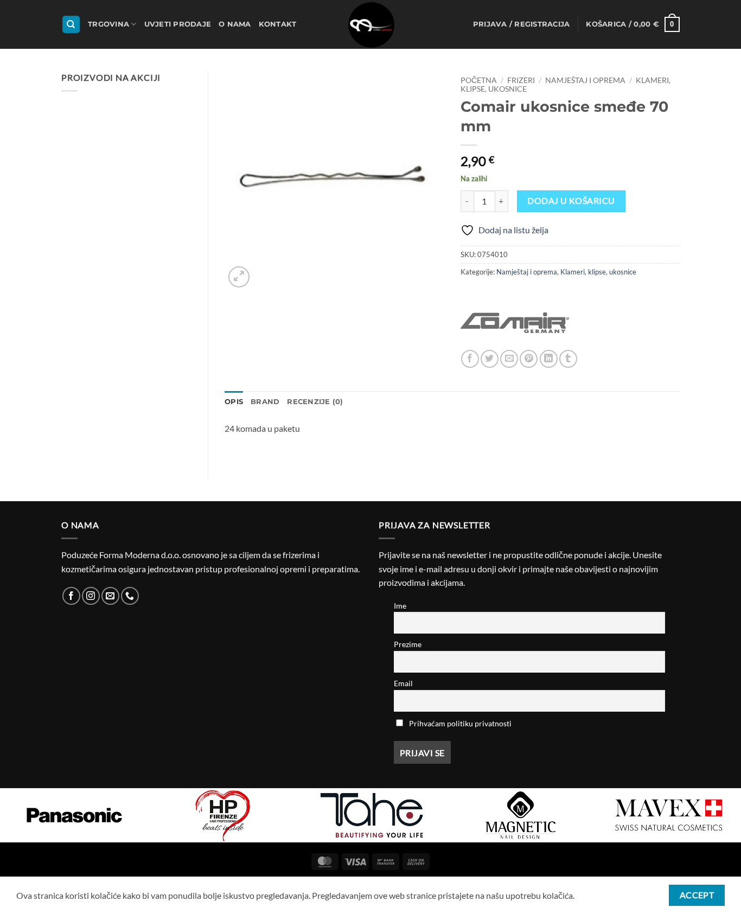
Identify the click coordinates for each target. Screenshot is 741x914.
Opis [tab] (234, 402)
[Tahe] (371, 815)
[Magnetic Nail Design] (520, 815)
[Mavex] (669, 815)
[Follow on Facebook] (71, 596)
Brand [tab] (265, 402)
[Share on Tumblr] (568, 359)
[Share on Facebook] (470, 359)
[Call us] (130, 596)
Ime (400, 605)
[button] (521, 24)
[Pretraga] (71, 25)
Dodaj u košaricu (571, 201)
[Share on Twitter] (490, 359)
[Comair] (515, 323)
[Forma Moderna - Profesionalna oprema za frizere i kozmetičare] (370, 24)
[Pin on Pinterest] (529, 359)
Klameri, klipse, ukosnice (598, 271)
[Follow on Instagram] (91, 596)
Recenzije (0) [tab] (315, 402)
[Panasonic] (74, 815)
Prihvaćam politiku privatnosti (460, 723)
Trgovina (108, 24)
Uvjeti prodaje (178, 24)
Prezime (407, 644)
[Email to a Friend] (509, 359)
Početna (479, 80)
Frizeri (521, 80)
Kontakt (278, 24)
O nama (235, 24)
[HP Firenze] (223, 815)
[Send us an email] (110, 596)
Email (403, 683)
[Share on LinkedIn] (549, 359)
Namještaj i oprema (585, 80)
